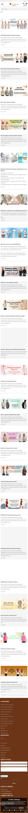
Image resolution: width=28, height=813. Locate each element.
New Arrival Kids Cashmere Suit (8, 615)
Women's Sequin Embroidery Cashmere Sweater (13, 316)
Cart (25, 3)
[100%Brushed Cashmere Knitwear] (14, 570)
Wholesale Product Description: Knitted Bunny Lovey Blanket (14, 170)
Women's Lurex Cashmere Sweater (9, 282)
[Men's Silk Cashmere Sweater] (14, 91)
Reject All (7, 807)
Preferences (17, 810)
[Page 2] (25, 695)
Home (3, 9)
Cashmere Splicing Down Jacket (9, 481)
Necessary (6, 810)
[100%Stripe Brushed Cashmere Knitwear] (14, 537)
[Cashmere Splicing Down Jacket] (14, 470)
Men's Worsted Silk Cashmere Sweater (10, 68)
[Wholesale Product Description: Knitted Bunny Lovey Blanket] (14, 158)
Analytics (11, 810)
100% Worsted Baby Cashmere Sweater (10, 35)
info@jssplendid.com (7, 793)
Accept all (21, 807)
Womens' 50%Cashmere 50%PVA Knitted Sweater (13, 349)
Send (14, 783)
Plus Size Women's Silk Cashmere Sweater (11, 135)
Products (3, 745)
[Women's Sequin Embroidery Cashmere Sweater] (14, 305)
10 (23, 695)
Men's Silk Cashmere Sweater (8, 102)
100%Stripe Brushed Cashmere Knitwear (11, 548)
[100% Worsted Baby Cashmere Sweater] (14, 24)
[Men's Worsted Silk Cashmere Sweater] (14, 57)
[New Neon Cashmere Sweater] (14, 637)
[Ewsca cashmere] (14, 4)
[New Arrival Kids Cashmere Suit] (14, 604)
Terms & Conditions (15, 779)
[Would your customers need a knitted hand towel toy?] (14, 199)
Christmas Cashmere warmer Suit (9, 682)
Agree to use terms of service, (10, 779)
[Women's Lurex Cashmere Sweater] (14, 271)
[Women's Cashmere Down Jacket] (14, 437)
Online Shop (3, 752)
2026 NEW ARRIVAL (5, 750)
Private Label (4, 743)
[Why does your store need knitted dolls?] (14, 233)
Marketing (23, 810)
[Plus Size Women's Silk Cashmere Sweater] (14, 124)
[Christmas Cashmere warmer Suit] (14, 671)
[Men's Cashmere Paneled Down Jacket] (14, 403)
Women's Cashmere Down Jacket (9, 448)
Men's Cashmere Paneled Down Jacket (10, 414)
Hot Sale (3, 755)
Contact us (3, 757)
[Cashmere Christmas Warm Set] (14, 370)
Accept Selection (14, 807)
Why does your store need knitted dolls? (11, 244)
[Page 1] (3, 695)
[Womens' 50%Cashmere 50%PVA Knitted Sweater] (14, 338)
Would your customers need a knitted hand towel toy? (14, 210)
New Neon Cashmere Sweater (8, 648)
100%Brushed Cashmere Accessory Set (10, 515)
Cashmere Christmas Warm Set (8, 381)
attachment (4, 776)
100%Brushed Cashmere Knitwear (9, 582)
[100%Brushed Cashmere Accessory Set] (14, 504)
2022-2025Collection (5, 747)
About (2, 740)
